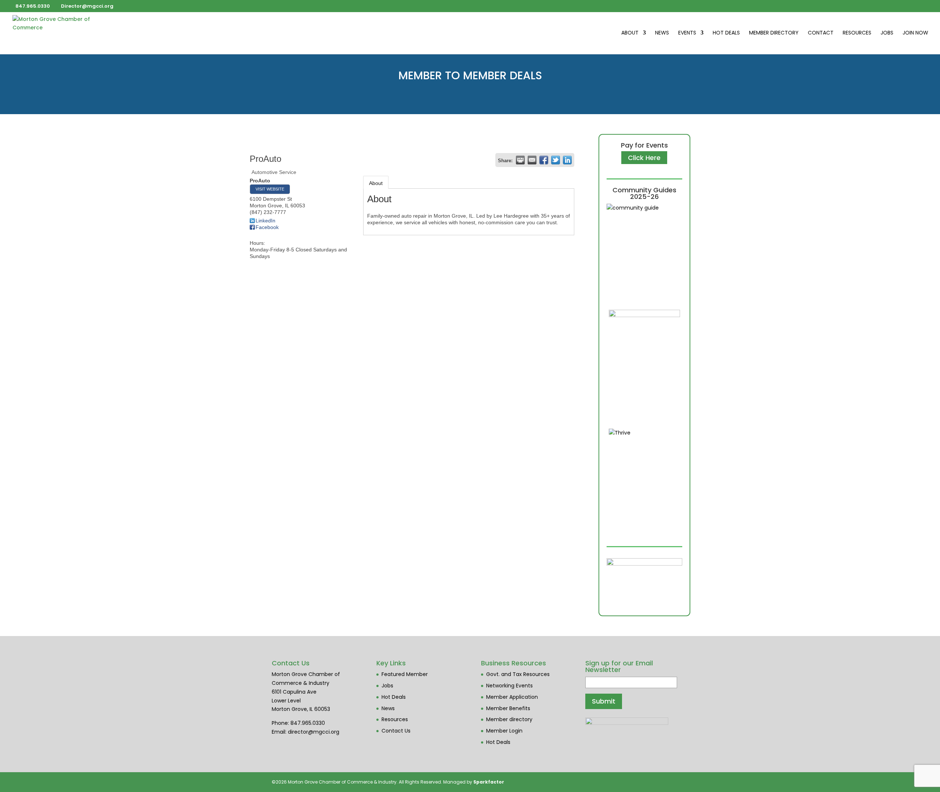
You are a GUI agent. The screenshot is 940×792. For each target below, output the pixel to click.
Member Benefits (508, 708)
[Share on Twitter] (555, 160)
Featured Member (405, 674)
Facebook (267, 227)
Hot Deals (726, 33)
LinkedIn (265, 221)
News (662, 33)
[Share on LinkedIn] (567, 160)
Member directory (509, 719)
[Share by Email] (532, 160)
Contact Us (396, 730)
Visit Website (270, 189)
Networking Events (509, 685)
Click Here (644, 157)
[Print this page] (520, 160)
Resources (857, 33)
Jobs (887, 33)
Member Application (512, 697)
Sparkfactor (488, 782)
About (630, 33)
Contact (821, 33)
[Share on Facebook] (543, 160)
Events (687, 33)
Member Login (504, 730)
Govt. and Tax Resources (518, 674)
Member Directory (774, 33)
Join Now (915, 33)
